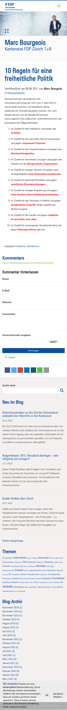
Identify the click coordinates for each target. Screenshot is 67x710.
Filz (25, 562)
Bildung (35, 558)
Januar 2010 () (10, 675)
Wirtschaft (41, 587)
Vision (26, 587)
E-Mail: (6, 290)
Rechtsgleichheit (54, 574)
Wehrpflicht (33, 587)
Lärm (44, 570)
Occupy (5, 574)
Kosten (19, 570)
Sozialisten (46, 578)
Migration (60, 570)
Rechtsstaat (6, 578)
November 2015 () (12, 607)
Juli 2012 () (8, 631)
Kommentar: (9, 314)
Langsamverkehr (35, 570)
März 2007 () (9, 679)
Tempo (35, 582)
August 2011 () (10, 647)
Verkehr (7, 586)
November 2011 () (12, 639)
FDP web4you (54, 706)
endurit (45, 706)
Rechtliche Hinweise (57, 694)
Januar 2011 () (10, 663)
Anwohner (8, 558)
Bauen (29, 558)
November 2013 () (12, 615)
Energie (17, 562)
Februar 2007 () (10, 683)
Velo (61, 582)
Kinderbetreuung (8, 570)
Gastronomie (58, 562)
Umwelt (56, 582)
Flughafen (39, 562)
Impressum (11, 706)
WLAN (54, 587)
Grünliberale (15, 566)
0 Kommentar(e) (15, 93)
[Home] (15, 5)
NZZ (33, 102)
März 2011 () (9, 659)
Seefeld (38, 578)
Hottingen (31, 566)
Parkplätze (16, 574)
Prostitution (43, 574)
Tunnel (50, 582)
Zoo (16, 591)
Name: (5, 279)
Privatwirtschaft (32, 574)
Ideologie (41, 566)
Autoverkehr (19, 557)
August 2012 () (10, 627)
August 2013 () (10, 623)
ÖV (9, 574)
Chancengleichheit (56, 558)
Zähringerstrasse (8, 591)
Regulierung (16, 578)
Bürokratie (44, 557)
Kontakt (20, 706)
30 (3, 558)
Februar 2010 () (10, 671)
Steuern (14, 582)
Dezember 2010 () (12, 667)
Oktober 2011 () (10, 643)
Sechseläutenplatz (28, 578)
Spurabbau (6, 582)
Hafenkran (24, 566)
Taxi (31, 582)
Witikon (48, 587)
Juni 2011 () (8, 655)
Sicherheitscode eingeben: (16, 335)
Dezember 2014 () (12, 611)
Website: (7, 302)
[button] (7, 370)
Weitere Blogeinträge (12, 540)
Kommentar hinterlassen (20, 272)
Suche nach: (9, 385)
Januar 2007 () (10, 687)
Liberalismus (33, 246)
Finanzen (31, 562)
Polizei (23, 574)
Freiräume (20, 246)
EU (21, 562)
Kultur (26, 570)
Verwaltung (19, 587)
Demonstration (7, 562)
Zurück (11, 357)
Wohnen (60, 587)
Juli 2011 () (8, 651)
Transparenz (43, 582)
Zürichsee (21, 591)
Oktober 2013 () (11, 619)
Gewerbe (6, 566)
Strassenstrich (24, 582)
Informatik (50, 566)
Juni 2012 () (9, 635)
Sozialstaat (58, 578)
